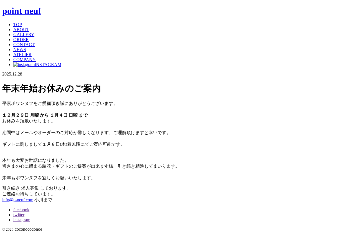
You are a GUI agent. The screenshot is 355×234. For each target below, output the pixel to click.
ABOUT (21, 29)
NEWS (19, 49)
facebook (21, 209)
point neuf (21, 11)
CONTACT (24, 44)
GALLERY (23, 34)
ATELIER (22, 54)
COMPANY (24, 59)
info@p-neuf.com (17, 199)
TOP (17, 24)
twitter (18, 214)
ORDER (21, 39)
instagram (21, 219)
